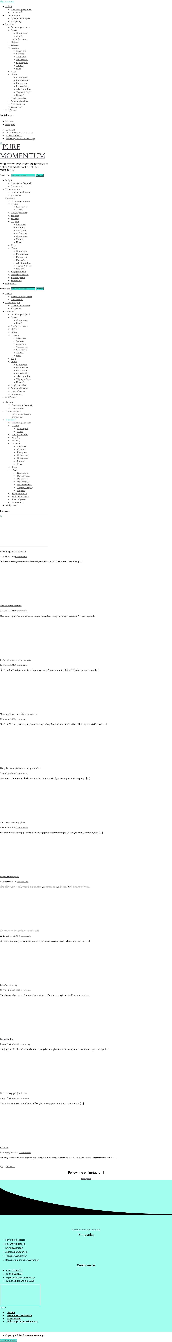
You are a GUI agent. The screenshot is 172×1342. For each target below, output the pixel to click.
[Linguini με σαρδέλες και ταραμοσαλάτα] (24, 763)
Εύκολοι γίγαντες (8, 984)
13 (7, 1166)
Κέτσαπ (4, 1147)
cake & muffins (23, 89)
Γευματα (15, 47)
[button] (86, 1307)
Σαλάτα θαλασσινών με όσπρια (15, 659)
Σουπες (19, 65)
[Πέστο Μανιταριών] (24, 871)
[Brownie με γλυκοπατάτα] (24, 546)
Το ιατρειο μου (12, 15)
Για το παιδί (17, 12)
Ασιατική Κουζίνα (19, 101)
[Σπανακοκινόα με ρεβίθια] (24, 817)
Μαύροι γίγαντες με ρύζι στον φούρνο (18, 714)
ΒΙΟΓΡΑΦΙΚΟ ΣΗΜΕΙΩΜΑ (19, 132)
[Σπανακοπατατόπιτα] (24, 600)
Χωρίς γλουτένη (18, 98)
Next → (11, 1166)
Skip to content (7, 1)
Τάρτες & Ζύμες (24, 92)
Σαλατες (15, 44)
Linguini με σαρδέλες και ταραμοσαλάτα (20, 768)
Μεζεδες (15, 42)
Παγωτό (20, 95)
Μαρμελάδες (22, 86)
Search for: (5, 175)
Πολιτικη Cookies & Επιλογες (20, 138)
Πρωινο (14, 30)
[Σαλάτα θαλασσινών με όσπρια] (24, 654)
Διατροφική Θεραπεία (21, 9)
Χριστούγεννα (18, 103)
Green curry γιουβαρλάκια (13, 1093)
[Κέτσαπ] (24, 1142)
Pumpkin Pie (6, 1039)
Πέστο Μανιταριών (9, 876)
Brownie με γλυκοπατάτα (13, 551)
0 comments (21, 556)
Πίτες (18, 68)
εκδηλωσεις (11, 109)
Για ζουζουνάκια (19, 39)
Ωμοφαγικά (22, 62)
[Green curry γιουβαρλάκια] (24, 1088)
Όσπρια (20, 53)
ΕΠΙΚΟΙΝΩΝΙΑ (14, 135)
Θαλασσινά (22, 59)
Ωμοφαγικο (21, 77)
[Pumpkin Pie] (24, 1034)
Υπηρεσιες (16, 21)
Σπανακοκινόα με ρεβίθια (13, 822)
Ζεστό (19, 36)
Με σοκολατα (22, 80)
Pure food (10, 24)
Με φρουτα (21, 83)
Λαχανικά (21, 50)
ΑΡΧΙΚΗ (10, 129)
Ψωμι (13, 71)
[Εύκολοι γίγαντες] (24, 979)
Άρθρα (8, 6)
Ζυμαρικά (21, 56)
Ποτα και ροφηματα (20, 27)
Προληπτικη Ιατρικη (20, 18)
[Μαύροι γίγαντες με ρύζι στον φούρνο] (24, 708)
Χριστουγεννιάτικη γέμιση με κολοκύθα (19, 930)
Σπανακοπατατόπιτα (11, 605)
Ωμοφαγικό (21, 33)
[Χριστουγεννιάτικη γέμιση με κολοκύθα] (24, 925)
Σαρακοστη (16, 106)
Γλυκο (14, 74)
